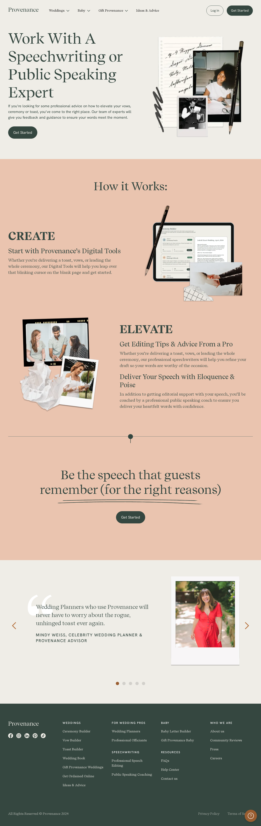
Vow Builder (72, 740)
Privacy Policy (208, 814)
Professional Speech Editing (127, 763)
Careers (216, 758)
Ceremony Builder (77, 731)
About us (217, 731)
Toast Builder (73, 749)
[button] (59, 10)
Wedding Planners (126, 731)
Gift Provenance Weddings (83, 767)
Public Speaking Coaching (132, 774)
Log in (215, 10)
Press (214, 749)
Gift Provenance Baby (177, 740)
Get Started (240, 10)
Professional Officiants (129, 740)
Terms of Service (240, 814)
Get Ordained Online (78, 776)
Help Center (170, 770)
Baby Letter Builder (176, 731)
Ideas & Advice (147, 10)
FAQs (165, 761)
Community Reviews (226, 740)
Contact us (169, 779)
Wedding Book (74, 758)
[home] (26, 9)
